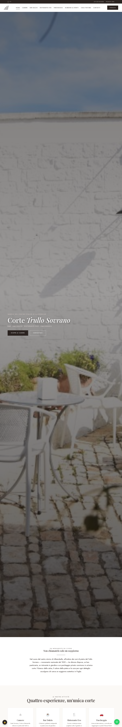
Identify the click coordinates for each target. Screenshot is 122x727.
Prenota (113, 7)
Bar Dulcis (34, 8)
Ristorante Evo (45, 8)
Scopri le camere (18, 333)
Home (18, 8)
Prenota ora (110, 1)
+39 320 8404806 (99, 1)
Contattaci (38, 333)
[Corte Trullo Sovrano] (6, 7)
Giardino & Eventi (72, 8)
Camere (25, 8)
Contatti (96, 8)
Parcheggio (58, 8)
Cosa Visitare (86, 8)
